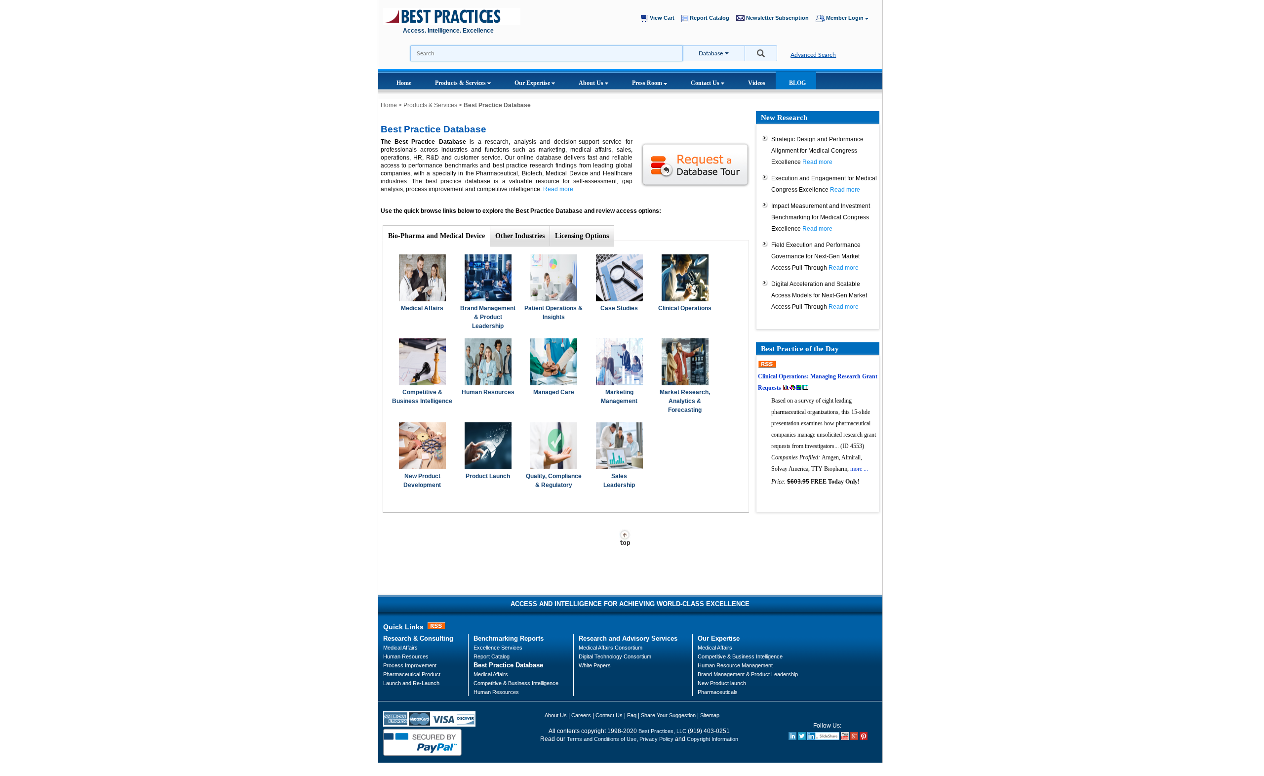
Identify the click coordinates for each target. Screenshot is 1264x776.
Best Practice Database (508, 665)
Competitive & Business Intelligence (516, 683)
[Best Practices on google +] (854, 738)
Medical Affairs (422, 308)
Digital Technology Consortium (615, 656)
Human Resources (488, 392)
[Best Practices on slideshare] (823, 738)
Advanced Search (813, 55)
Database (711, 53)
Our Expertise (533, 83)
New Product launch (722, 683)
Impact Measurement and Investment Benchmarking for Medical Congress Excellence (820, 217)
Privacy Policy (656, 739)
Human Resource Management (735, 665)
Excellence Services (498, 648)
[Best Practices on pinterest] (864, 738)
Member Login (845, 18)
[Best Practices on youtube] (845, 738)
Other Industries (520, 236)
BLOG (797, 83)
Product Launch (488, 476)
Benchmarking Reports (509, 638)
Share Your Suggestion (668, 715)
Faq (631, 715)
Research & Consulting (418, 638)
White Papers (595, 665)
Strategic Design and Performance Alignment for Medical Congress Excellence (817, 150)
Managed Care (553, 392)
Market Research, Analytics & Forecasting (685, 401)
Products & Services (461, 83)
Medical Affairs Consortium (610, 648)
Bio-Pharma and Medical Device (436, 236)
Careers (581, 715)
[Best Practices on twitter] (802, 738)
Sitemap (709, 715)
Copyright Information (712, 739)
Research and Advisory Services (628, 638)
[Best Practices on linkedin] (792, 738)
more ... (859, 468)
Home (403, 83)
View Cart (663, 18)
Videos (756, 83)
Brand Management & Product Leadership (487, 317)
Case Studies (619, 308)
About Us (592, 83)
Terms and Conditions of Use (601, 739)
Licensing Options (582, 236)
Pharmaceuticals (718, 692)
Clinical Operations (684, 308)
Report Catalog (711, 18)
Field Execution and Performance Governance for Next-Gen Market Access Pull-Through (816, 256)
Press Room (648, 83)
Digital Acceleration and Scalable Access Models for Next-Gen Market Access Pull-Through (819, 295)
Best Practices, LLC (662, 731)
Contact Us (706, 83)
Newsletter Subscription (779, 18)
